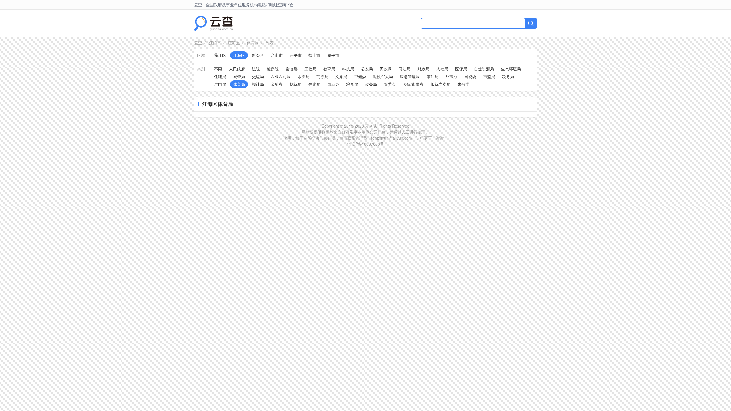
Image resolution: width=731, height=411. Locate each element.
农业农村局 (281, 76)
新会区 (258, 55)
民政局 (386, 69)
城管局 (239, 76)
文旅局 (341, 76)
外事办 (451, 76)
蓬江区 (220, 55)
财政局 (423, 69)
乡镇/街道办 (413, 84)
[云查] (213, 23)
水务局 (304, 76)
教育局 (329, 69)
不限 (218, 69)
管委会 (390, 84)
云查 (198, 42)
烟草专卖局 (441, 84)
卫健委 (360, 76)
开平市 (296, 55)
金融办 (277, 84)
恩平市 (333, 55)
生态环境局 (511, 69)
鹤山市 (314, 55)
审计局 (433, 76)
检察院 (273, 69)
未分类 (463, 84)
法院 (256, 69)
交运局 (258, 76)
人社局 (442, 69)
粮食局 (352, 84)
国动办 (333, 84)
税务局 (508, 76)
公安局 (367, 69)
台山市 (277, 55)
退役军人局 (383, 76)
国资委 (470, 76)
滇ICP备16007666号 (365, 144)
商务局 (322, 76)
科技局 (348, 69)
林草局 (296, 84)
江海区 (234, 42)
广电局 (220, 84)
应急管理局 (410, 76)
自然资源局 (484, 69)
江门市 (215, 42)
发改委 (292, 69)
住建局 (220, 76)
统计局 (258, 84)
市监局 (489, 76)
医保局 (461, 69)
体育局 (253, 42)
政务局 (371, 84)
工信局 (310, 69)
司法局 (405, 69)
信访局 (314, 84)
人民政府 (237, 69)
